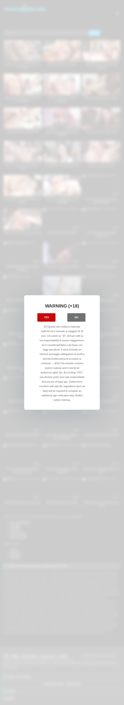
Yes (46, 317)
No (76, 317)
